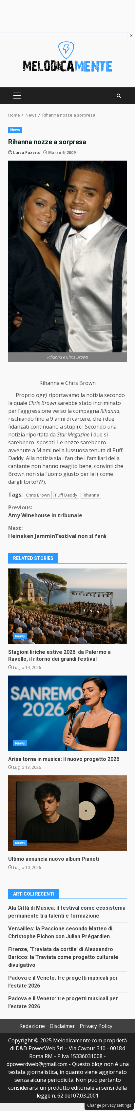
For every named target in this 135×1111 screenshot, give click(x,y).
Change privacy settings (109, 1105)
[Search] (119, 95)
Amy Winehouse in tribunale (45, 511)
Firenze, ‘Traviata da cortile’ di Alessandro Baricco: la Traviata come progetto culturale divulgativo (63, 957)
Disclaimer (62, 1026)
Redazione (32, 1026)
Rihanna (91, 495)
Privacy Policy (96, 1026)
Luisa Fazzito (27, 152)
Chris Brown (38, 495)
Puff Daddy (66, 495)
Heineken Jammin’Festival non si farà (57, 532)
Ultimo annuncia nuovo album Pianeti (67, 813)
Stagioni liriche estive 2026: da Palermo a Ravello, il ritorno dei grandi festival (67, 606)
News (15, 129)
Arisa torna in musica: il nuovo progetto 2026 (67, 713)
